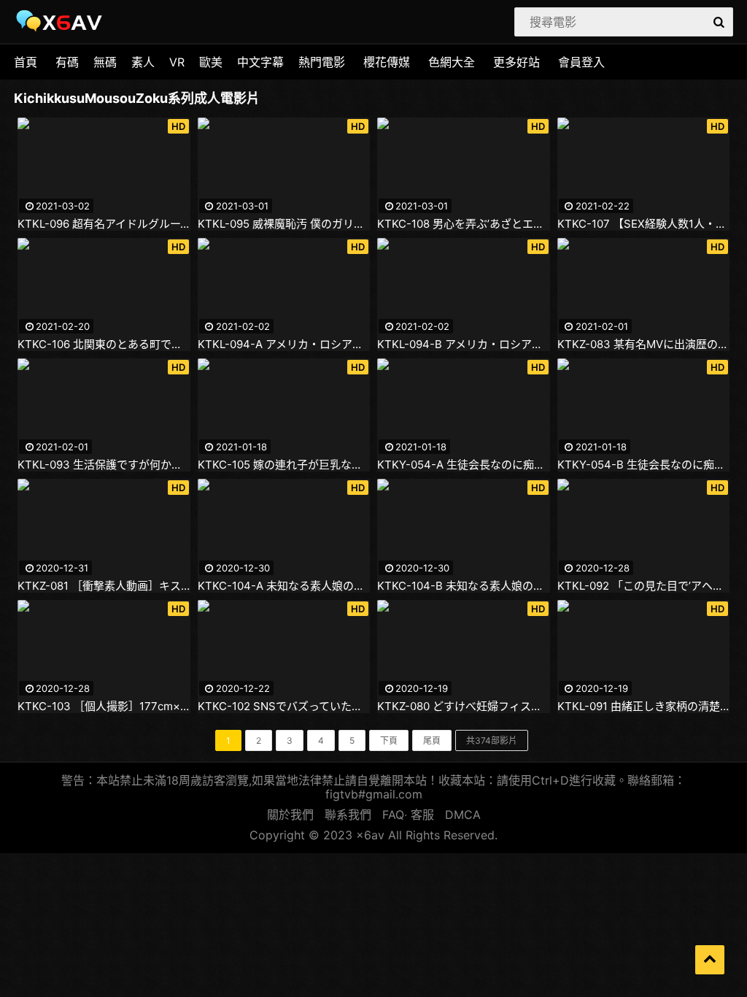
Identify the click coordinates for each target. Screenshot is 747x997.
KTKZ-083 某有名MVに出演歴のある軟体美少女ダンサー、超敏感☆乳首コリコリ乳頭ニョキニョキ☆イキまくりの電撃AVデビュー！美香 (643, 344)
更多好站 (516, 62)
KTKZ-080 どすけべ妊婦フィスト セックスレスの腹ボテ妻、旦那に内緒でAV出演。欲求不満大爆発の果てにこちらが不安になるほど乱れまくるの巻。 (463, 706)
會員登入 (581, 62)
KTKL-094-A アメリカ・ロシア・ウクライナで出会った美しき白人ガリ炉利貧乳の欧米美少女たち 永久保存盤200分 (284, 344)
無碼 (105, 62)
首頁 (25, 62)
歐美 (210, 62)
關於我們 (290, 814)
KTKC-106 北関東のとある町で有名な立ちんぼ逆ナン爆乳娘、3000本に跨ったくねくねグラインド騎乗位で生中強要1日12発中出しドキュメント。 (104, 344)
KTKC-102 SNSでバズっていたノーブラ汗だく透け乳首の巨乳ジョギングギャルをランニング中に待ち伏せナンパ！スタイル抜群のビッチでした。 (284, 706)
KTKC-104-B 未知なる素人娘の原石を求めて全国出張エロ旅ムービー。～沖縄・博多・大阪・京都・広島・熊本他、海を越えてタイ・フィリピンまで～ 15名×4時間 (463, 586)
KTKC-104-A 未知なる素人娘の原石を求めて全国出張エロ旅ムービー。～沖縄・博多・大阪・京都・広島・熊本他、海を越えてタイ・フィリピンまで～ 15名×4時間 (284, 586)
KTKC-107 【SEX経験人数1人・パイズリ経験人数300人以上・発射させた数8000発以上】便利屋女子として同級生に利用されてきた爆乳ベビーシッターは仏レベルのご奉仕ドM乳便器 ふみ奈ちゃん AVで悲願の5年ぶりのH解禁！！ (643, 224)
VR (177, 62)
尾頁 (432, 740)
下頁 (389, 740)
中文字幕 (260, 62)
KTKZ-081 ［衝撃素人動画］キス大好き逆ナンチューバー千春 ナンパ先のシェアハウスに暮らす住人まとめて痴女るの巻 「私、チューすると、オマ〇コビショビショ (104, 586)
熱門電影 (321, 62)
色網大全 (451, 62)
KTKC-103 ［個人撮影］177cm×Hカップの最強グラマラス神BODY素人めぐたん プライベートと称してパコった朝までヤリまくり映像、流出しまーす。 (104, 706)
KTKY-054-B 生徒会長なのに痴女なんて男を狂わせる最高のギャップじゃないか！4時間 (643, 464)
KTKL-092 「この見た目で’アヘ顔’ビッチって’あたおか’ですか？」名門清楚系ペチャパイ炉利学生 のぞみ (643, 586)
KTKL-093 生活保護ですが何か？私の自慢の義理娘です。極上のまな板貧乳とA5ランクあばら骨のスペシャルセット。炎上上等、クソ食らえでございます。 (104, 464)
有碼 (67, 62)
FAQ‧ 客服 (408, 814)
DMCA (463, 814)
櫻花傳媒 (386, 62)
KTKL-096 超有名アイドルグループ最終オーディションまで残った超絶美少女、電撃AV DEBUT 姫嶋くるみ (104, 224)
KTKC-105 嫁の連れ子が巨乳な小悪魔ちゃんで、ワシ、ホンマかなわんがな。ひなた (284, 464)
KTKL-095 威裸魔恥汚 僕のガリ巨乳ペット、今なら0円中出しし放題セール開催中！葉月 (284, 224)
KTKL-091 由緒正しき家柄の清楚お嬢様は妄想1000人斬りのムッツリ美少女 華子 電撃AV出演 (643, 706)
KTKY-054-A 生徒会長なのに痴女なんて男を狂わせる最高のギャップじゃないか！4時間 (463, 464)
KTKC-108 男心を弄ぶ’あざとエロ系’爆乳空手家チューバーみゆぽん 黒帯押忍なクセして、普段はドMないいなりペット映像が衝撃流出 (463, 224)
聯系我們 (348, 814)
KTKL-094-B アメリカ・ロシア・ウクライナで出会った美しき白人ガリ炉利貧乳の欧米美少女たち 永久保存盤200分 (463, 344)
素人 (143, 62)
